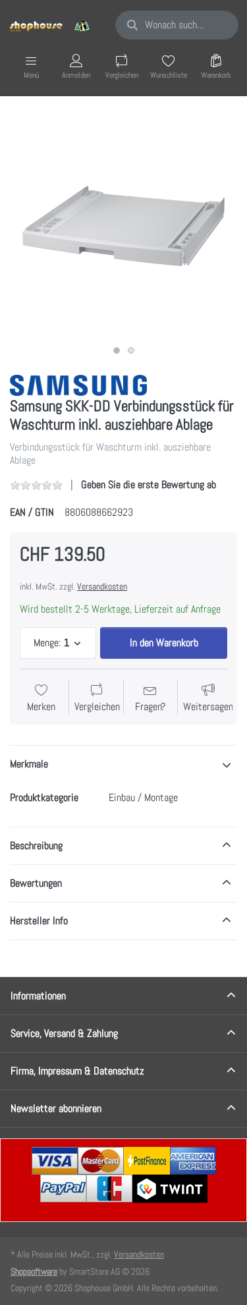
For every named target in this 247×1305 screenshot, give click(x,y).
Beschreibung (36, 845)
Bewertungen (36, 883)
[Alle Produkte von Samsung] (78, 384)
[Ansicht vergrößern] (123, 225)
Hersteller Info (39, 921)
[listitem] (123, 225)
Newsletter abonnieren (56, 1108)
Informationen (38, 996)
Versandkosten (102, 586)
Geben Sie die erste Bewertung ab (148, 484)
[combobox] (176, 25)
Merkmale (29, 764)
